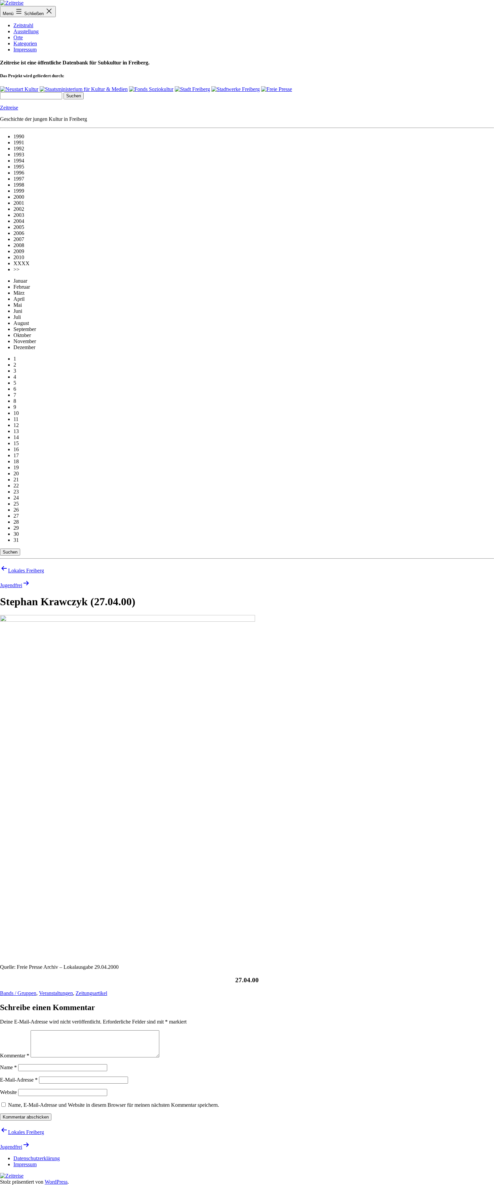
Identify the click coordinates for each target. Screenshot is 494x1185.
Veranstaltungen (56, 993)
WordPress (56, 1182)
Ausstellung (26, 31)
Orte (18, 37)
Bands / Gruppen (18, 993)
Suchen (10, 552)
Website (8, 1092)
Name (8, 1067)
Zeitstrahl (23, 25)
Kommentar (14, 1055)
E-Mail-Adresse (19, 1080)
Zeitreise (9, 107)
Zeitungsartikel (91, 993)
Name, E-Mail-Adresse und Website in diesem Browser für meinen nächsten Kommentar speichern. (113, 1105)
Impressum (25, 49)
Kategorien (25, 43)
